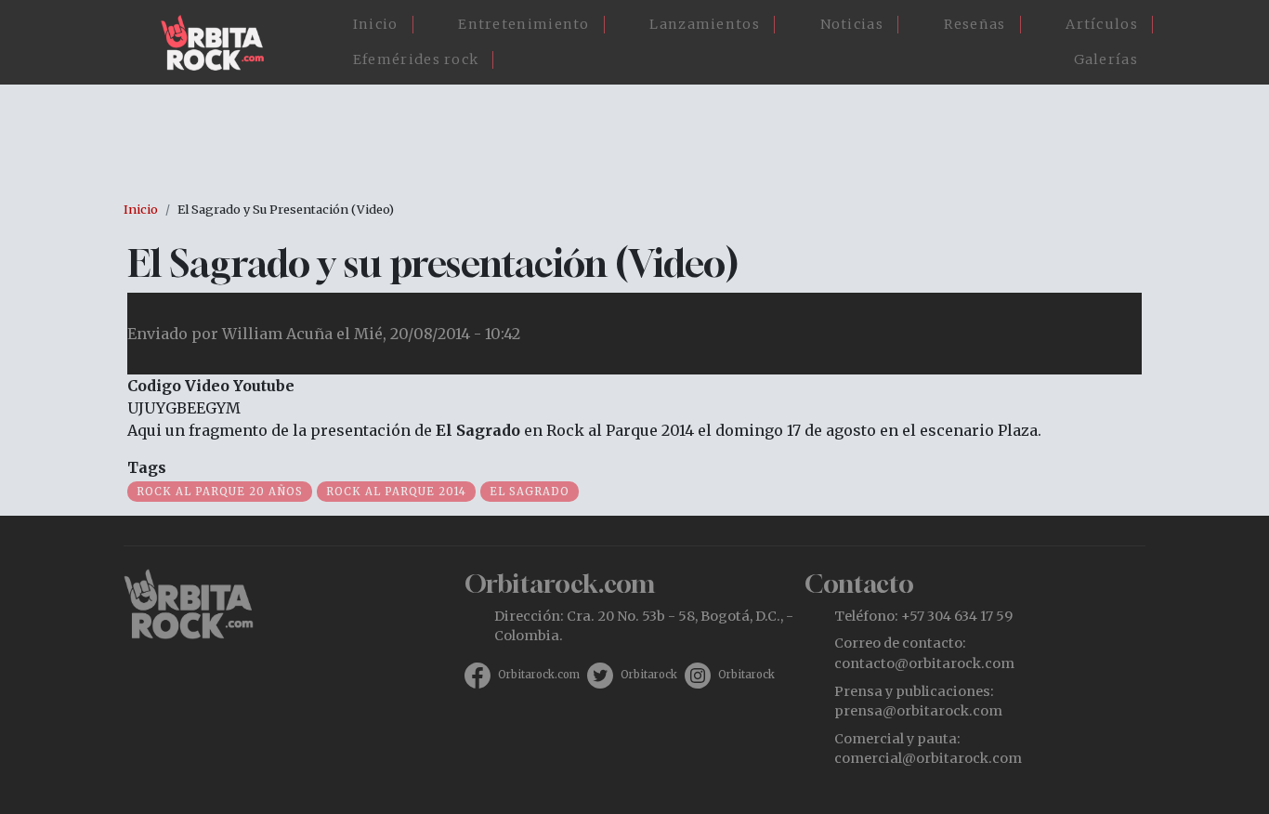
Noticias (851, 24)
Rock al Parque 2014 (396, 491)
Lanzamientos (704, 24)
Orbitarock (649, 674)
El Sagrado (529, 491)
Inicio (376, 24)
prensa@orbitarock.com (918, 710)
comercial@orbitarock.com (928, 758)
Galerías (1106, 59)
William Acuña (277, 333)
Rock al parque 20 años (220, 491)
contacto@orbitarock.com (924, 663)
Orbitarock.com (539, 674)
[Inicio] (220, 43)
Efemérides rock (416, 59)
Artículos (1102, 24)
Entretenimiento (524, 24)
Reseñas (975, 24)
